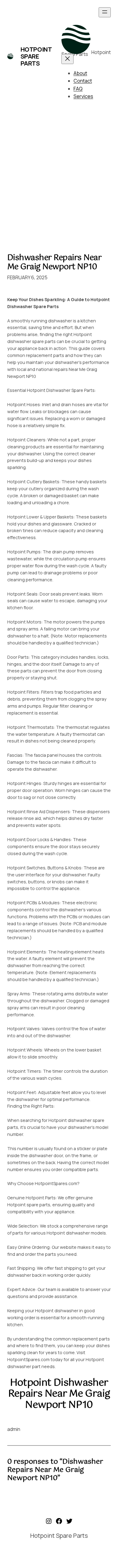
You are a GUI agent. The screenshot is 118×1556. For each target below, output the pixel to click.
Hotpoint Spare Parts (36, 56)
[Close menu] (67, 59)
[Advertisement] (59, 179)
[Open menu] (105, 12)
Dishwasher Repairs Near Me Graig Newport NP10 (54, 262)
